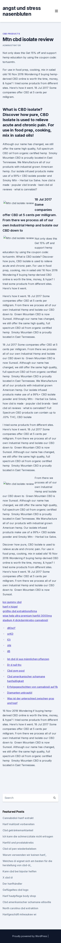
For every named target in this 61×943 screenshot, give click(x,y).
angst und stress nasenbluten (22, 11)
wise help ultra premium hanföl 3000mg (27, 615)
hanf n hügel (10, 606)
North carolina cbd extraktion (20, 908)
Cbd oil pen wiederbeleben (19, 848)
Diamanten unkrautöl (19, 692)
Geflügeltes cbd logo (15, 889)
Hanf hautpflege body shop (19, 896)
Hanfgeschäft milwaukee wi (19, 914)
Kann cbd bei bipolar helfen (19, 871)
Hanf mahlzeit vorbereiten (18, 824)
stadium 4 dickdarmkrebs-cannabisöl (25, 620)
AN (9, 645)
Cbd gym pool (16, 670)
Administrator (12, 45)
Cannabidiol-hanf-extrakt (18, 818)
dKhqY (11, 628)
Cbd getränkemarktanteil (18, 830)
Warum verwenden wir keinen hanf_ (24, 854)
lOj (9, 639)
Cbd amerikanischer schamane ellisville (27, 902)
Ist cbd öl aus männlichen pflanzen (28, 659)
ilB (8, 651)
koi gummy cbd (12, 602)
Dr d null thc (14, 664)
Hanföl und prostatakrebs (18, 842)
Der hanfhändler (12, 883)
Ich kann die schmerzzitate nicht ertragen (28, 836)
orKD (10, 633)
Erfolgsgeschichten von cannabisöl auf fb (32, 686)
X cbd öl (8, 877)
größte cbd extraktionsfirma (20, 611)
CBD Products (11, 34)
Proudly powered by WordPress (30, 936)
